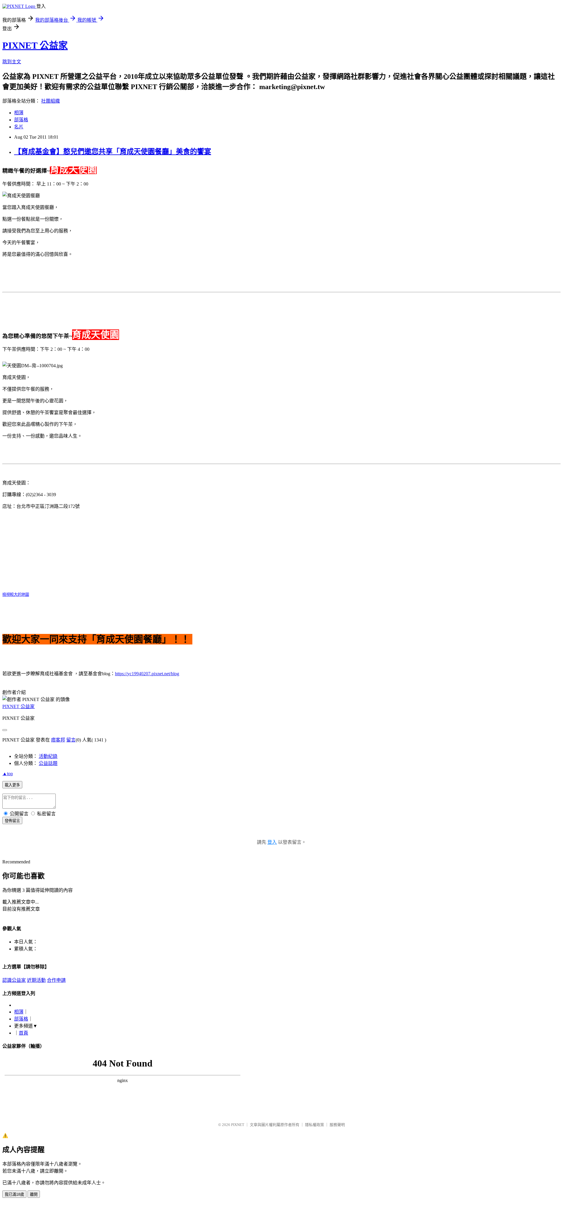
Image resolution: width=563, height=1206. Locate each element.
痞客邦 (58, 739)
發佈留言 (12, 821)
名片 (18, 126)
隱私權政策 (314, 1124)
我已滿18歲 (14, 1194)
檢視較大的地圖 (15, 594)
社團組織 (50, 100)
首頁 (23, 1032)
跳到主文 (11, 61)
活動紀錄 (48, 756)
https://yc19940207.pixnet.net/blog (147, 673)
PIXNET (237, 1124)
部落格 (21, 119)
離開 (34, 1194)
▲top (7, 773)
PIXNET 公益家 (35, 45)
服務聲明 (337, 1124)
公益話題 (48, 763)
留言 (71, 739)
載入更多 (12, 785)
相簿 (18, 112)
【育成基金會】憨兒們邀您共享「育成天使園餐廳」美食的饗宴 (112, 151)
